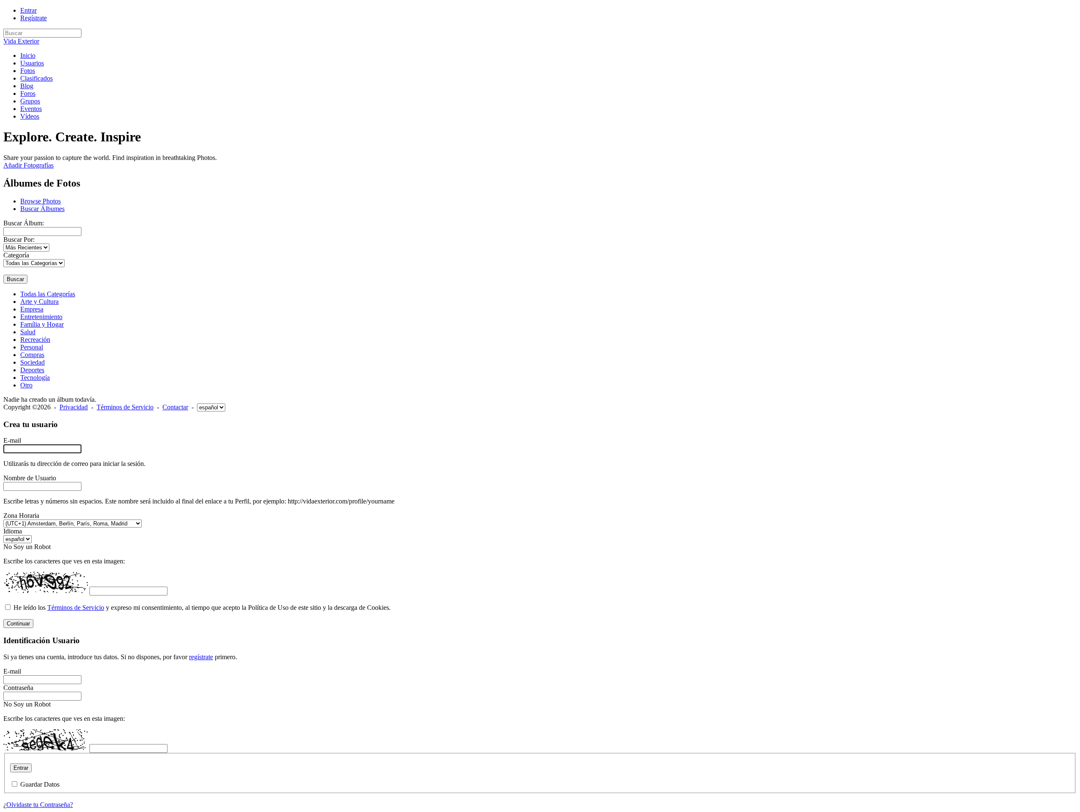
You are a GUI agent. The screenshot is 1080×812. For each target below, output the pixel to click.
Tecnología (35, 377)
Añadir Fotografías (28, 165)
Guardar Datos (39, 784)
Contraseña (18, 687)
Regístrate (33, 18)
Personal (31, 347)
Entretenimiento (41, 316)
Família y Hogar (42, 324)
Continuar (18, 623)
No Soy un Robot (27, 546)
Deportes (32, 370)
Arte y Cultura (39, 301)
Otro (26, 385)
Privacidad (73, 407)
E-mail (12, 440)
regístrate (201, 656)
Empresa (31, 309)
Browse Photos (40, 201)
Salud (27, 332)
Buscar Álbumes (42, 208)
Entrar (28, 10)
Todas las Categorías (47, 294)
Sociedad (32, 362)
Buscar (15, 279)
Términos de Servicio (125, 407)
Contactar (175, 407)
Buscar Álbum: (23, 223)
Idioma (12, 531)
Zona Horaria (21, 515)
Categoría (16, 255)
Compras (32, 354)
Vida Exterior (21, 41)
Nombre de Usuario (29, 478)
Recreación (35, 339)
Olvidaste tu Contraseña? (39, 804)
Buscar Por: (19, 239)
